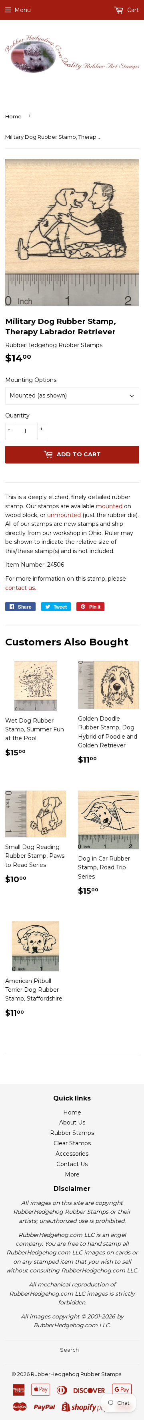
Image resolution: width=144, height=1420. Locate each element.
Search (69, 1349)
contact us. (20, 587)
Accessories (72, 1153)
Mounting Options (30, 379)
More (72, 1174)
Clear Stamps (72, 1143)
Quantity (17, 415)
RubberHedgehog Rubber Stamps (76, 1374)
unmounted (64, 515)
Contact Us (72, 1164)
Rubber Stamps (72, 1132)
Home (13, 116)
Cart (132, 10)
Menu (22, 10)
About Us (72, 1122)
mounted (109, 506)
